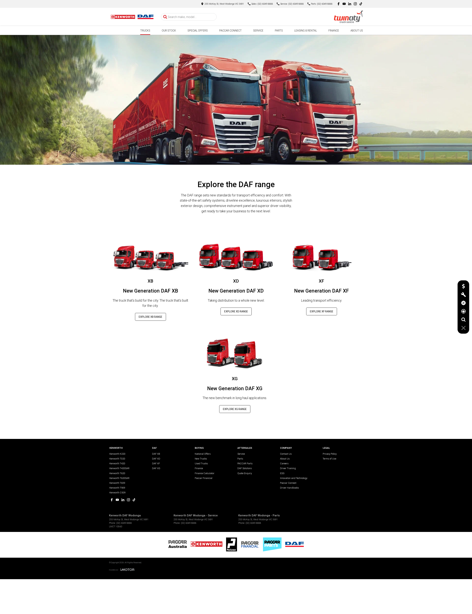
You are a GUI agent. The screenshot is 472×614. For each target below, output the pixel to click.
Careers (284, 463)
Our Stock (169, 30)
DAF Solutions (244, 468)
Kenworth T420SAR (119, 468)
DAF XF (156, 463)
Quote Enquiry (244, 473)
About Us (357, 30)
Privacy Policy (330, 453)
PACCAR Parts (245, 463)
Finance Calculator (204, 473)
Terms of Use (329, 458)
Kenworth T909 (117, 487)
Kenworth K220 (117, 453)
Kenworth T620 (117, 473)
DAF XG (156, 468)
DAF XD (156, 458)
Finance (333, 30)
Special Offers (198, 30)
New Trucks (201, 458)
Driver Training (288, 468)
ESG (282, 473)
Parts (279, 30)
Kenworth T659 (117, 482)
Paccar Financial (203, 478)
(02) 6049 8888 (124, 523)
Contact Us (286, 453)
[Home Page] (132, 16)
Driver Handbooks (289, 487)
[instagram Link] (355, 3)
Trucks (145, 30)
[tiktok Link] (360, 3)
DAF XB (156, 453)
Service (258, 30)
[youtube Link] (344, 3)
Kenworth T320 (117, 458)
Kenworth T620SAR (119, 478)
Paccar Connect (230, 30)
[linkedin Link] (349, 3)
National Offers (203, 453)
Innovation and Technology (293, 478)
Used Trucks (201, 463)
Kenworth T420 (117, 463)
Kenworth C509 (117, 492)
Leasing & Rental (305, 30)
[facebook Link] (338, 3)
